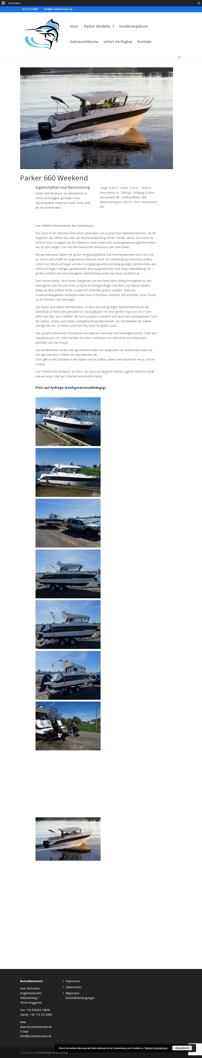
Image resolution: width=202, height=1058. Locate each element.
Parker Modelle (97, 27)
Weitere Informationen (156, 1048)
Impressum (72, 981)
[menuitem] (3, 3)
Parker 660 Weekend (54, 177)
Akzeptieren (182, 1048)
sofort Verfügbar (118, 42)
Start (74, 27)
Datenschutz (73, 987)
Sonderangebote (133, 27)
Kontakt (145, 42)
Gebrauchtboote (84, 42)
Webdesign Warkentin (52, 1052)
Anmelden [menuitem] (14, 3)
